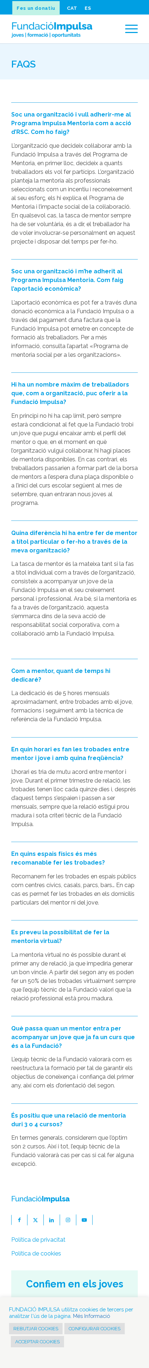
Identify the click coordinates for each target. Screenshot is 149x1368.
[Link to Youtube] (84, 1219)
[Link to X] (35, 1219)
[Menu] (128, 28)
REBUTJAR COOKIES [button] (35, 1328)
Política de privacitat (38, 1239)
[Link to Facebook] (19, 1219)
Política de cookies (36, 1253)
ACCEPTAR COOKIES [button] (37, 1341)
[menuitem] (37, 8)
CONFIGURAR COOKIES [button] (94, 1328)
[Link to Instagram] (68, 1219)
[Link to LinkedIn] (52, 1219)
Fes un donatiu (36, 8)
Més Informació (91, 1316)
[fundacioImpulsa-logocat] (61, 28)
